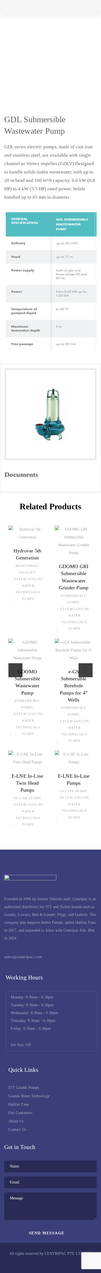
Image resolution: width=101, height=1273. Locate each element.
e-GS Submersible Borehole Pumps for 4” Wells (74, 686)
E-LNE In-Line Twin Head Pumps (27, 783)
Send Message (47, 1233)
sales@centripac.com (23, 957)
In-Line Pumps (27, 798)
